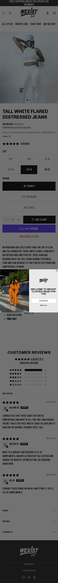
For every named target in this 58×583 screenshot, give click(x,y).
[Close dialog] (57, 270)
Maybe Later (43, 305)
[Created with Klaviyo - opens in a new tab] (29, 313)
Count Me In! (43, 300)
